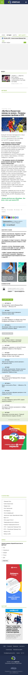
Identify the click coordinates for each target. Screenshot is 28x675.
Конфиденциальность (9, 653)
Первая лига (7, 506)
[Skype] (15, 218)
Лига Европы (7, 510)
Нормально (6, 550)
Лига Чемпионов (8, 508)
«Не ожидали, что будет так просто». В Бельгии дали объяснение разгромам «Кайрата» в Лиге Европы (14, 241)
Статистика (9, 649)
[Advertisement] (14, 19)
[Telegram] (17, 218)
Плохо (4, 555)
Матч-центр (22, 35)
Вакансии (15, 646)
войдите (10, 291)
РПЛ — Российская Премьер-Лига (12, 529)
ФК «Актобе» (10, 209)
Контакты (22, 646)
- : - (25, 42)
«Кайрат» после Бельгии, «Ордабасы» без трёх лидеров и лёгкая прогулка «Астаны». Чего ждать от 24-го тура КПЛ (14, 235)
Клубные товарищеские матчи (11, 524)
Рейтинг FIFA (7, 531)
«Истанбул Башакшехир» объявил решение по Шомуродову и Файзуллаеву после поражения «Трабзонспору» (14, 370)
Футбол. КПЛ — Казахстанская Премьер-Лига (15, 38)
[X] (8, 218)
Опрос (4, 539)
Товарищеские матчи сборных (11, 522)
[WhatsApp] (13, 218)
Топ (4, 547)
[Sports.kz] (14, 2)
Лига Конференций (8, 513)
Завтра (15, 35)
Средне (5, 552)
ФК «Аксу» (4, 209)
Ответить (5, 560)
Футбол (4, 90)
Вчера (3, 35)
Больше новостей (14, 419)
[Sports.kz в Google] (14, 449)
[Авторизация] (26, 2)
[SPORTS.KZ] (14, 583)
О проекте (9, 646)
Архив (18, 653)
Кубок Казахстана (8, 503)
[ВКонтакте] (2, 218)
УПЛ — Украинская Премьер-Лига (12, 527)
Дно (4, 557)
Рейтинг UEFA (7, 534)
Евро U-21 (6, 517)
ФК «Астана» (17, 209)
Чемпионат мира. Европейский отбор (13, 515)
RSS (23, 653)
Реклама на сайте (17, 649)
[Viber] (11, 218)
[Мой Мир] (6, 218)
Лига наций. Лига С (8, 520)
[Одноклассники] (4, 218)
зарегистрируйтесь (19, 291)
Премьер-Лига (7, 501)
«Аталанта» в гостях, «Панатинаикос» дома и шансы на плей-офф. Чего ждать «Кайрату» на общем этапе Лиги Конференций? (13, 248)
